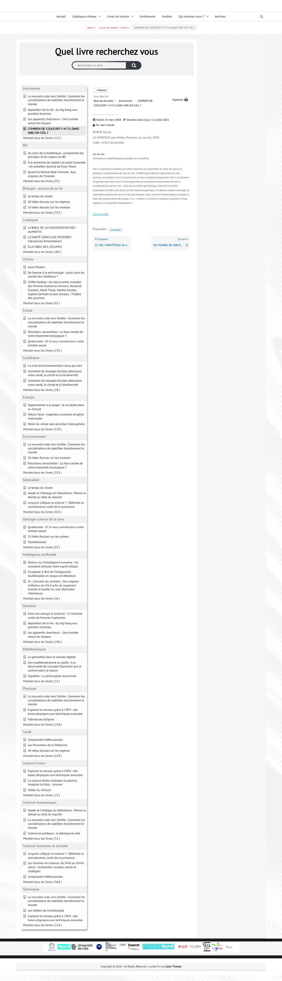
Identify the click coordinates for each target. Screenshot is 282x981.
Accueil (61, 16)
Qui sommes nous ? (191, 16)
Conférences (147, 16)
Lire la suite (100, 214)
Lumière (115, 230)
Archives (220, 16)
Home (91, 27)
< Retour (101, 90)
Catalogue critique (84, 16)
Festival (167, 16)
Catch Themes (173, 966)
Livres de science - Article (114, 27)
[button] (180, 99)
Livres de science (118, 16)
